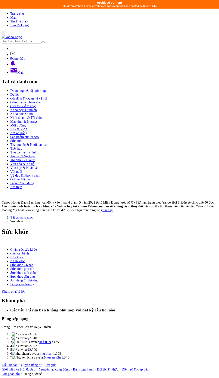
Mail (13, 17)
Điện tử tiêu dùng (22, 183)
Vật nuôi (16, 171)
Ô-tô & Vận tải (20, 179)
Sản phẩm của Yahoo (24, 137)
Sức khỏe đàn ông (22, 276)
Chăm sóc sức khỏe (23, 249)
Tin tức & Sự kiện (22, 156)
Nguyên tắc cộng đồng (54, 369)
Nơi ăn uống (18, 133)
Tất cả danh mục (21, 217)
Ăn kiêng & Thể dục (24, 280)
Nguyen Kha (52, 357)
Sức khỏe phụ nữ (22, 269)
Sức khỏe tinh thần (23, 272)
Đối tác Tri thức (107, 369)
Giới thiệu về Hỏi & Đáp (18, 369)
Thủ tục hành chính (23, 152)
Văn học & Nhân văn (24, 168)
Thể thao (16, 148)
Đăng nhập (17, 58)
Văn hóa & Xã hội (22, 164)
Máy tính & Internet (23, 121)
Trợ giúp (50, 365)
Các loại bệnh (19, 253)
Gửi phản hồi (11, 374)
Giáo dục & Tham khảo (26, 102)
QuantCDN (149, 5)
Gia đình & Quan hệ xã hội (28, 98)
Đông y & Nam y (22, 284)
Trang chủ (17, 13)
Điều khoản (10, 365)
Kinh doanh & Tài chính (26, 117)
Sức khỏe (16, 141)
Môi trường (18, 125)
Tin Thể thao (19, 21)
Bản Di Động (19, 25)
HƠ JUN (45, 342)
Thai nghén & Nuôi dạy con (29, 144)
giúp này (106, 210)
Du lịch (15, 94)
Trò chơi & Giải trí (22, 160)
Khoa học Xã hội (22, 114)
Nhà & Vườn (19, 129)
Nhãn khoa (17, 261)
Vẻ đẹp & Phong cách (25, 175)
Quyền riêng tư (31, 365)
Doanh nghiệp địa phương (28, 90)
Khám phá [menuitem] (9, 291)
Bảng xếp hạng (83, 369)
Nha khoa (17, 257)
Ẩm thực (16, 187)
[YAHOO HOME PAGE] (12, 37)
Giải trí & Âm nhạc (23, 106)
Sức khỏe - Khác (21, 265)
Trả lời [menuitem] (20, 291)
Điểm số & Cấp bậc (135, 369)
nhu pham (46, 353)
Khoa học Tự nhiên (23, 110)
